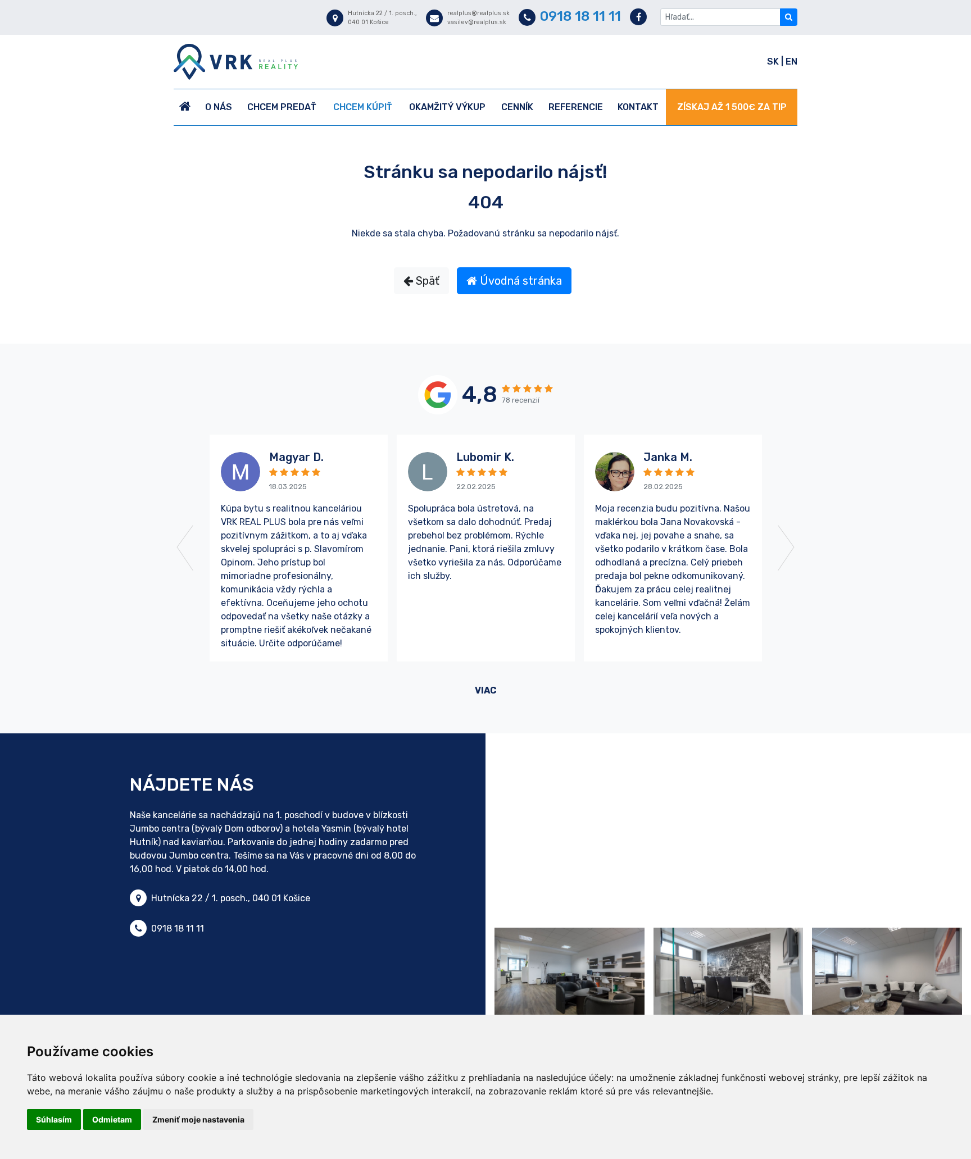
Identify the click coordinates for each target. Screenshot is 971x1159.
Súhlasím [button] (54, 1119)
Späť (426, 281)
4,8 (479, 394)
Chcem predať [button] (281, 107)
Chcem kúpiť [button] (362, 107)
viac (486, 690)
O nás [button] (218, 107)
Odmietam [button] (112, 1119)
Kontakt (638, 107)
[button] (215, 548)
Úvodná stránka (519, 281)
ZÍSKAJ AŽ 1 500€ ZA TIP (732, 107)
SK (774, 61)
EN (791, 61)
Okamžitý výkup (447, 107)
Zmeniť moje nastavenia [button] (198, 1119)
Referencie (575, 107)
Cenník (517, 107)
